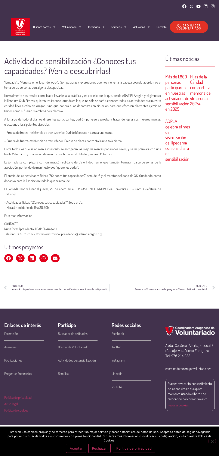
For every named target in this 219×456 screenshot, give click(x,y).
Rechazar (99, 448)
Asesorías (10, 347)
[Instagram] (212, 6)
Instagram (118, 360)
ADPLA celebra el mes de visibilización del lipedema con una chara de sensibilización (177, 140)
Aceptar (76, 448)
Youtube (117, 387)
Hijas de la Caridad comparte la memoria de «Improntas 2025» (200, 90)
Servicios (116, 27)
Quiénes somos (42, 27)
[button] (8, 258)
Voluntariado (69, 27)
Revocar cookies (178, 405)
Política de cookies (16, 410)
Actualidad (139, 27)
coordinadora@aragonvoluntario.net (188, 368)
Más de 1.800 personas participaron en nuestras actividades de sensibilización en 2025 (177, 93)
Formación (94, 27)
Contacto (161, 27)
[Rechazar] (212, 441)
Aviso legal (11, 404)
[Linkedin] (205, 6)
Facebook (118, 333)
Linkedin (117, 373)
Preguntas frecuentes (18, 373)
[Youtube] (198, 6)
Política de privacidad (18, 397)
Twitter (116, 347)
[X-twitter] (191, 6)
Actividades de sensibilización (77, 360)
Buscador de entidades (72, 333)
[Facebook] (184, 6)
